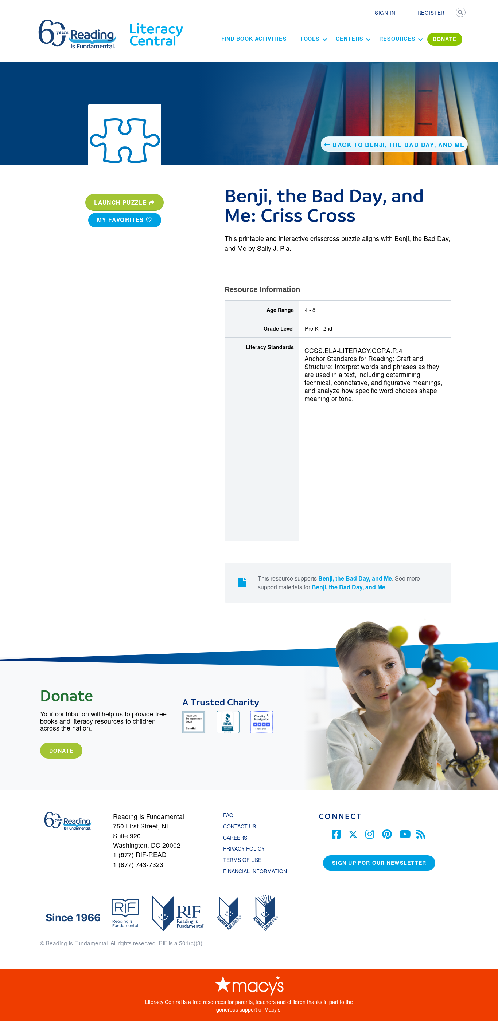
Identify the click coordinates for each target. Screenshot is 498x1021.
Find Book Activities (254, 38)
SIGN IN (385, 12)
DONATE (445, 39)
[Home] (82, 23)
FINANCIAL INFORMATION (255, 871)
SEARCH (461, 13)
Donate (61, 750)
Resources (397, 38)
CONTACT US (241, 826)
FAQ (228, 815)
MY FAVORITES (121, 220)
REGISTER (431, 12)
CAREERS (235, 837)
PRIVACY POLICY (244, 848)
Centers (349, 38)
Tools (310, 38)
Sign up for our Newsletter (379, 862)
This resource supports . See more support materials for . (339, 582)
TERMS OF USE (246, 859)
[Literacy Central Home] (156, 23)
